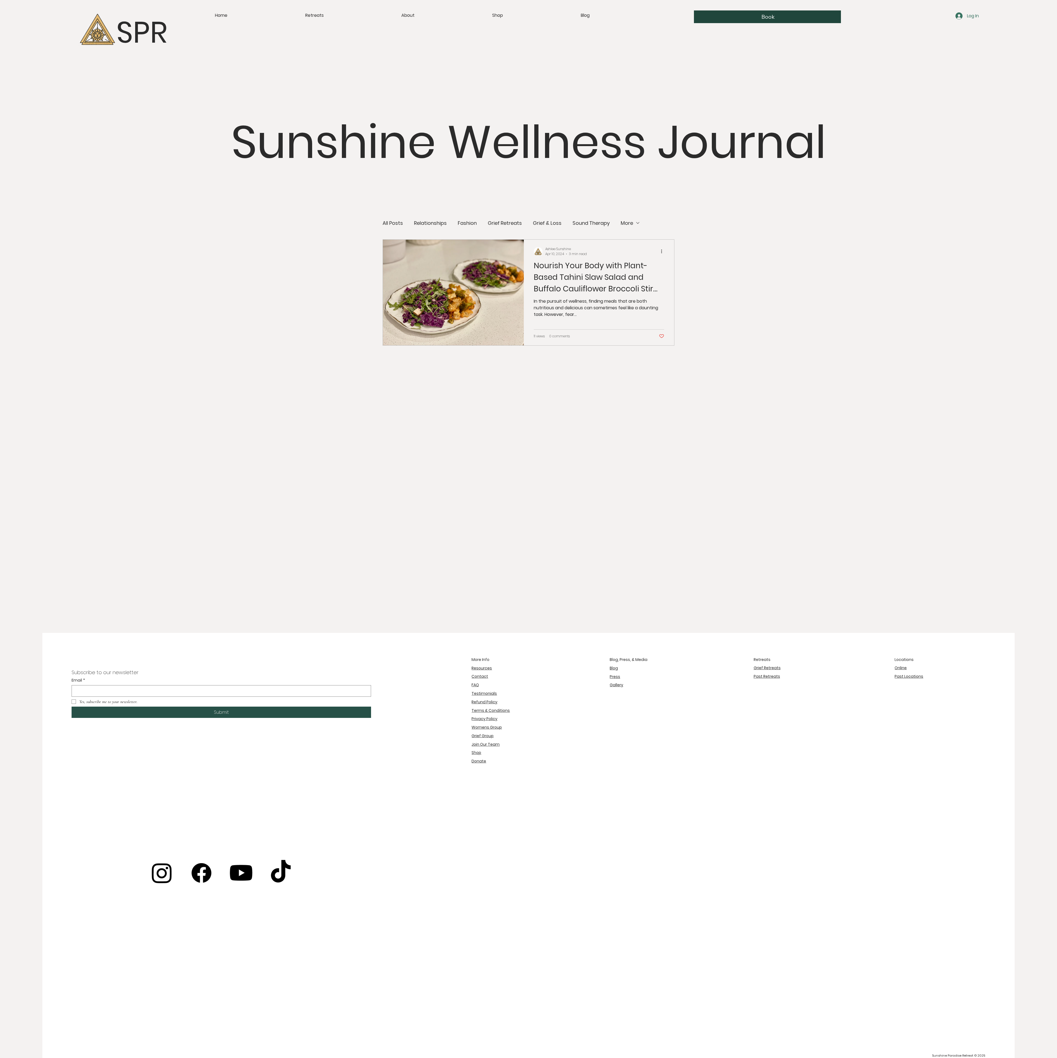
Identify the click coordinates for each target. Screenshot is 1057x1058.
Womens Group (487, 727)
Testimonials (484, 693)
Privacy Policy (484, 718)
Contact (480, 676)
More (627, 223)
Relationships (430, 223)
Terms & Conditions (491, 710)
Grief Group (483, 736)
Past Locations (909, 676)
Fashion (467, 223)
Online (901, 668)
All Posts (393, 223)
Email (78, 680)
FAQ (475, 685)
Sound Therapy (591, 223)
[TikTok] (281, 873)
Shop (476, 752)
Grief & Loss (547, 223)
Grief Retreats (505, 223)
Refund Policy (484, 702)
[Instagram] (162, 873)
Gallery (616, 685)
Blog (614, 668)
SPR (141, 32)
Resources (482, 668)
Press (615, 676)
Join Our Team (486, 744)
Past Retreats (767, 676)
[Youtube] (241, 873)
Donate (479, 761)
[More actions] (663, 251)
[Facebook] (201, 873)
